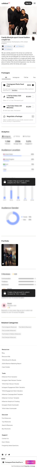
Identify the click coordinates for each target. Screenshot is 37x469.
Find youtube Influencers (9, 330)
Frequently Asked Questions (10, 445)
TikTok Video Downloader (9, 408)
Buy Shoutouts (6, 428)
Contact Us (5, 438)
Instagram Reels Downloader (10, 405)
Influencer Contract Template (10, 398)
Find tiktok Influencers (25, 327)
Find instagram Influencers (9, 327)
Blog (3, 353)
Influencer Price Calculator (9, 377)
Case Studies (6, 367)
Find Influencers (6, 418)
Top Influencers (6, 421)
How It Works (6, 442)
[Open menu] (35, 3)
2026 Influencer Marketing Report (11, 363)
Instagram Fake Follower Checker (11, 380)
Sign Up (28, 3)
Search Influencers (7, 425)
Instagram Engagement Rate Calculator (13, 387)
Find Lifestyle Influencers (9, 337)
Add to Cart (30, 462)
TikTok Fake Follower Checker (10, 384)
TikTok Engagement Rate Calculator (12, 391)
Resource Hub (6, 356)
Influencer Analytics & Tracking (10, 401)
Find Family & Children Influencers (11, 334)
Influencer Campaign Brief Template (12, 394)
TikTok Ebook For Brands (9, 360)
